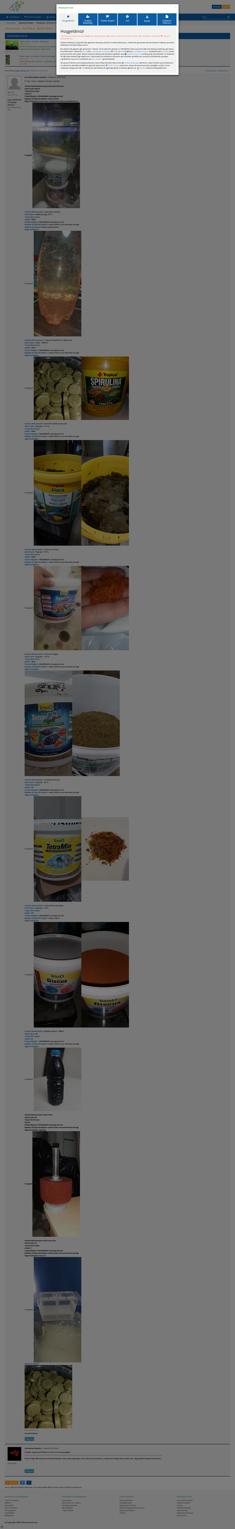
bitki (122, 51)
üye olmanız (97, 59)
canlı (135, 51)
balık (116, 51)
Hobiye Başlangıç (131, 63)
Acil (82, 68)
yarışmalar (106, 51)
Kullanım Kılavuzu (133, 54)
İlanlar (142, 68)
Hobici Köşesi (113, 65)
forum (84, 51)
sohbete (165, 51)
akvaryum (144, 51)
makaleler (96, 51)
